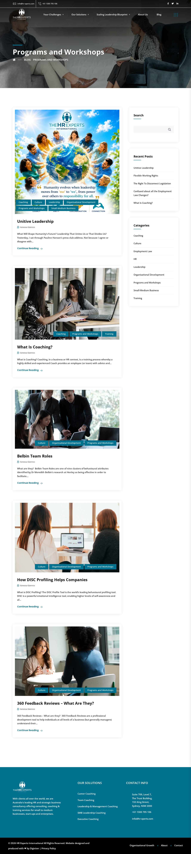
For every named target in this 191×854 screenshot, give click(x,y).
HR (135, 258)
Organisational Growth (142, 845)
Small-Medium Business (63, 208)
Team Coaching (86, 800)
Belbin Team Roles (34, 456)
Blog (159, 14)
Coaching (23, 202)
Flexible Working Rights (146, 175)
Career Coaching (87, 793)
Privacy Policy (48, 848)
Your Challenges (52, 14)
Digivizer (34, 848)
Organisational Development (81, 202)
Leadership (54, 202)
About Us (143, 14)
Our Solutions (78, 14)
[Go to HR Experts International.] (17, 59)
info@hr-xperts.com (25, 3)
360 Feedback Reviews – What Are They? (55, 703)
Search (139, 115)
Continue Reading (28, 248)
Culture (38, 202)
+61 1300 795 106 (49, 3)
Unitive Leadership (35, 221)
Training (109, 333)
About (164, 845)
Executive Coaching (88, 818)
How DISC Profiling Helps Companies (52, 579)
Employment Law (143, 251)
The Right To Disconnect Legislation (152, 183)
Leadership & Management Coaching (98, 806)
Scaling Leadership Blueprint (112, 14)
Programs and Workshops (32, 208)
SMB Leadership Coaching (91, 812)
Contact (178, 845)
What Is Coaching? (34, 347)
